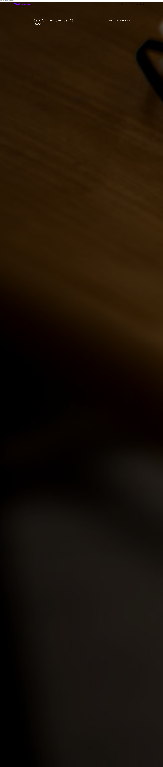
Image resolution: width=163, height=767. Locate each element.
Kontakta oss (140, 4)
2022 (116, 20)
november (123, 20)
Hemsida (120, 4)
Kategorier (129, 4)
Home (110, 20)
